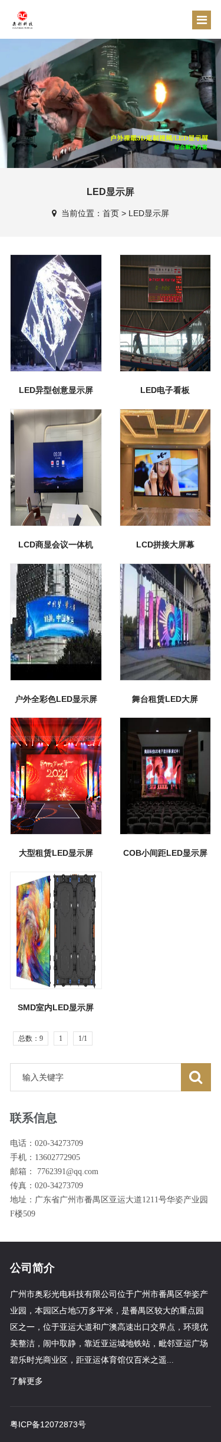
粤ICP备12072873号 (48, 1424)
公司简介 (32, 1268)
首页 (111, 213)
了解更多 (26, 1381)
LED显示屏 (148, 213)
